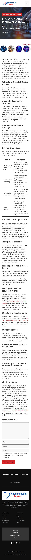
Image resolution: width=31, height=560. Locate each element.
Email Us (15, 532)
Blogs (18, 516)
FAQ (18, 522)
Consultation (5, 520)
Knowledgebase (21, 520)
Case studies (20, 518)
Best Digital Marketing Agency (12, 14)
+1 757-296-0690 (13, 302)
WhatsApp (15, 530)
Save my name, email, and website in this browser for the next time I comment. (15, 455)
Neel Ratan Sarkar (14, 28)
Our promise (5, 522)
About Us (4, 516)
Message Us (17, 482)
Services (4, 518)
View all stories (26, 44)
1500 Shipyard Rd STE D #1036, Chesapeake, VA (15, 319)
